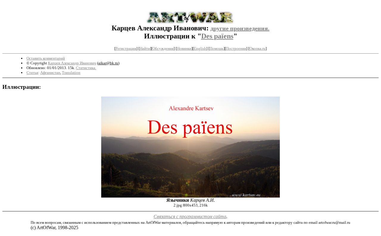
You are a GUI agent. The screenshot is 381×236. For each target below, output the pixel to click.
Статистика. (86, 68)
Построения (236, 48)
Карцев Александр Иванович (72, 63)
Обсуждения (163, 48)
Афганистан (50, 72)
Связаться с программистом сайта (190, 216)
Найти (145, 48)
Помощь (217, 48)
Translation (71, 72)
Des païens (217, 36)
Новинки (184, 48)
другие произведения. (239, 28)
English (200, 48)
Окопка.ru (257, 48)
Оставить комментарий (45, 58)
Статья (32, 72)
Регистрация (125, 48)
